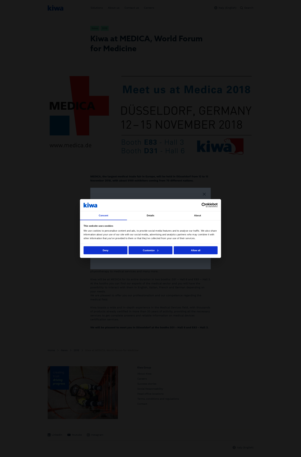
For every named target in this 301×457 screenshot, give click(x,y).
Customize (149, 250)
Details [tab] (150, 215)
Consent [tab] (103, 215)
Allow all (195, 250)
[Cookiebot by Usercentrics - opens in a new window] (204, 205)
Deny (105, 250)
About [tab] (197, 215)
